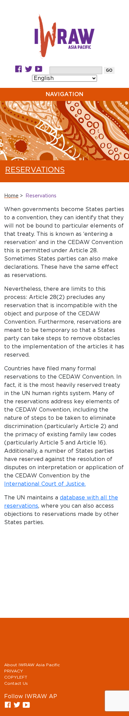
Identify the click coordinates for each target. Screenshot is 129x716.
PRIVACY (13, 671)
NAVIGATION (64, 94)
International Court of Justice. (45, 484)
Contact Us (16, 683)
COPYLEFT (15, 677)
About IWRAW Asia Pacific (32, 665)
